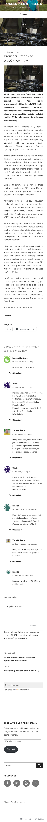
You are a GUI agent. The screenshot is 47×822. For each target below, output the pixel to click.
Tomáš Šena (18, 430)
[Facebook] (7, 783)
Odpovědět (17, 373)
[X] (35, 783)
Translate (24, 690)
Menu (24, 14)
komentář (34, 625)
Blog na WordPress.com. (14, 802)
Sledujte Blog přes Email (20, 723)
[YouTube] (26, 783)
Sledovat (11, 749)
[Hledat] (39, 765)
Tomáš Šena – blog (23, 4)
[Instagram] (16, 783)
